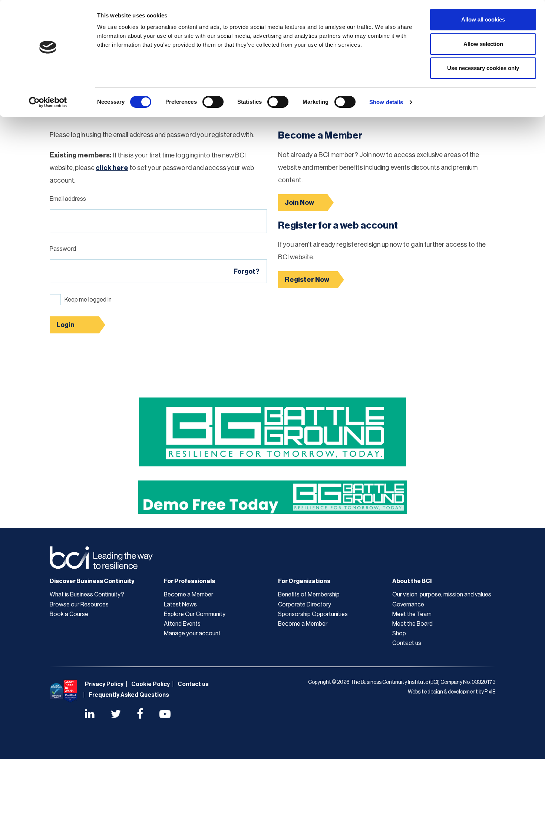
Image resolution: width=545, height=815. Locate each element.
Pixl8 (490, 692)
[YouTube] (165, 715)
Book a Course (69, 614)
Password (63, 249)
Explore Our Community (194, 614)
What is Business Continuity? (87, 595)
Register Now (307, 279)
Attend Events (182, 624)
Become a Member (188, 595)
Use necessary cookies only (483, 68)
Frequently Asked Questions (129, 695)
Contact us (406, 643)
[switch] (213, 102)
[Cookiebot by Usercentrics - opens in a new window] (48, 102)
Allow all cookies (483, 19)
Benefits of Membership (309, 595)
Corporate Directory (304, 605)
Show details (386, 102)
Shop (399, 633)
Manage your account (192, 633)
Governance (408, 605)
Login (65, 325)
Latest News (180, 605)
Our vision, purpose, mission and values (441, 595)
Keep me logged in (88, 300)
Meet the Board (412, 624)
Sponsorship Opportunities (313, 614)
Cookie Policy (150, 684)
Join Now (299, 202)
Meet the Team (412, 614)
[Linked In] (90, 715)
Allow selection (483, 44)
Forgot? (247, 271)
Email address (68, 199)
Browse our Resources (79, 605)
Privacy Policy (104, 684)
